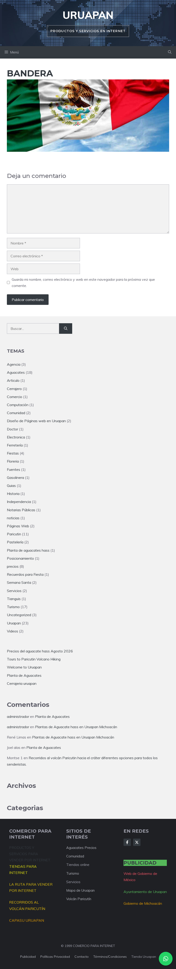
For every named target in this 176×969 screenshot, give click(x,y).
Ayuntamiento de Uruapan (145, 891)
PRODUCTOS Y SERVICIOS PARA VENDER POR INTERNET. (30, 853)
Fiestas (13, 453)
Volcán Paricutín (78, 899)
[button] (169, 52)
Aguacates (16, 372)
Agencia (13, 364)
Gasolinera (15, 477)
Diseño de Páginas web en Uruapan (36, 420)
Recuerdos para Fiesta (25, 574)
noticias (13, 518)
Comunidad (16, 412)
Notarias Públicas (21, 510)
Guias (11, 485)
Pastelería (15, 542)
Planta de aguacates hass (28, 550)
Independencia (19, 501)
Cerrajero (14, 388)
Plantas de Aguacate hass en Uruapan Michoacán (76, 727)
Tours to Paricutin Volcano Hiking (33, 659)
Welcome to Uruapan (24, 667)
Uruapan (88, 15)
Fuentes (13, 469)
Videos (12, 631)
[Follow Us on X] (136, 842)
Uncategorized (19, 614)
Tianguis (14, 598)
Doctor (12, 429)
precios (13, 566)
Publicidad (28, 957)
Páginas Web (18, 526)
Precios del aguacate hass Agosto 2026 (40, 651)
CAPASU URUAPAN (26, 920)
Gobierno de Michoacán (143, 903)
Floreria (13, 461)
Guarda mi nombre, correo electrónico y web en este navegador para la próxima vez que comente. (83, 282)
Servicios (14, 590)
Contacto (81, 957)
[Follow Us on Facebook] (127, 842)
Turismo (13, 606)
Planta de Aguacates (24, 675)
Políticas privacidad (55, 957)
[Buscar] (65, 328)
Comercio (14, 396)
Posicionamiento (20, 558)
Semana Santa (19, 582)
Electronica (16, 437)
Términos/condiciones (110, 957)
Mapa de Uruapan (80, 890)
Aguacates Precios (81, 847)
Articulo (13, 380)
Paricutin (14, 534)
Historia (13, 493)
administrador (18, 716)
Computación (17, 404)
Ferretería (15, 445)
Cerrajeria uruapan (21, 683)
